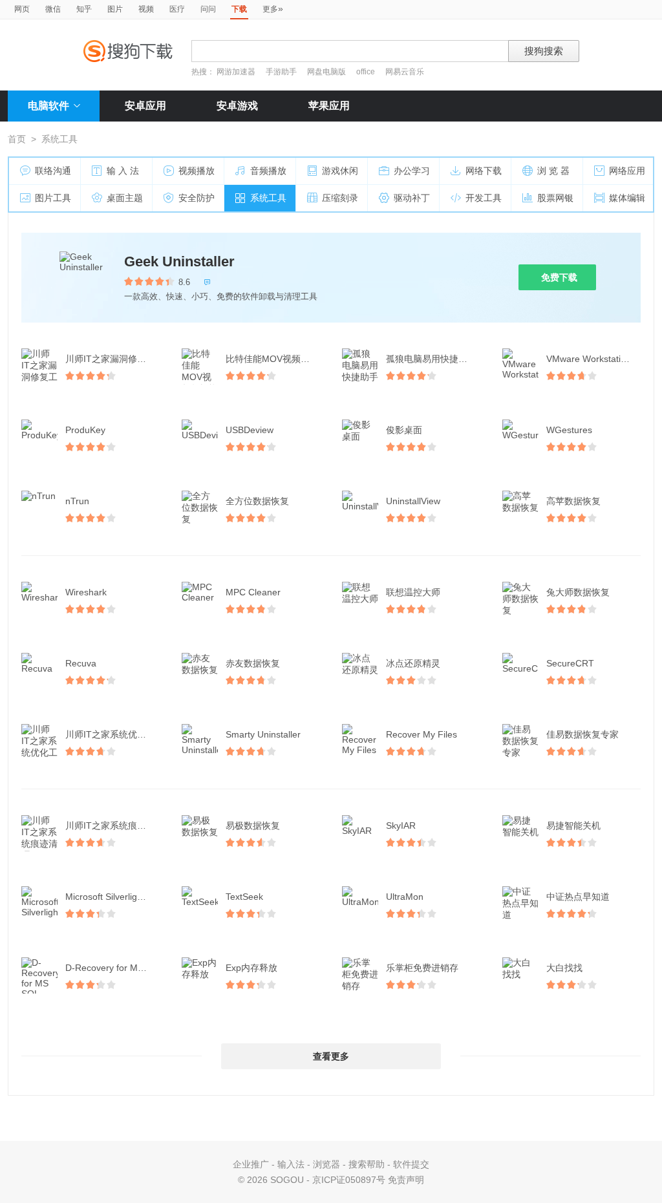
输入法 (290, 1164)
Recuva (80, 663)
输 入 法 (123, 170)
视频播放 (196, 170)
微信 (53, 9)
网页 (22, 9)
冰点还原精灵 (413, 663)
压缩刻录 (340, 198)
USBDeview (249, 430)
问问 (208, 9)
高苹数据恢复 (573, 501)
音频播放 (268, 170)
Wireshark (86, 592)
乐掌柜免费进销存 (422, 968)
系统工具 (268, 198)
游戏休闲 (340, 170)
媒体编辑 (627, 198)
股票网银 (555, 198)
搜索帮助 (366, 1164)
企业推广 (251, 1164)
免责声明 (406, 1180)
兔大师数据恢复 (578, 592)
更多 (272, 8)
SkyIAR (401, 825)
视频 (146, 9)
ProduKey (85, 430)
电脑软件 (48, 105)
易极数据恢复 (253, 825)
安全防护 (196, 198)
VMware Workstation (588, 359)
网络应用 (627, 170)
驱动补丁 (412, 198)
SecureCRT (570, 663)
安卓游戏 (237, 105)
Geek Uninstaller (179, 261)
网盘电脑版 (326, 71)
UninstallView (413, 501)
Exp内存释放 (251, 968)
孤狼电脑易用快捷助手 (431, 359)
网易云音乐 (404, 71)
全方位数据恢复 (257, 501)
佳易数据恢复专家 (582, 734)
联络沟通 (53, 170)
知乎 (84, 9)
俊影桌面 (404, 430)
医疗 (177, 9)
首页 (17, 139)
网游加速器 (236, 71)
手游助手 (282, 71)
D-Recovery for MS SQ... (113, 968)
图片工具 (53, 198)
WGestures (569, 430)
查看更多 (331, 1056)
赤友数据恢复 (253, 663)
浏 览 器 (553, 170)
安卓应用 (145, 105)
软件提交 (411, 1164)
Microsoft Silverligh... (107, 896)
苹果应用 (329, 105)
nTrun (77, 501)
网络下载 (483, 170)
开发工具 (483, 198)
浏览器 (326, 1164)
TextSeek (244, 896)
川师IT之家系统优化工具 (113, 734)
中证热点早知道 (578, 896)
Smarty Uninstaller (263, 734)
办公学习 (412, 170)
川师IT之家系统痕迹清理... (113, 825)
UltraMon (404, 896)
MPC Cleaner (253, 592)
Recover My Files (421, 734)
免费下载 (559, 277)
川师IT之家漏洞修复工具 (113, 359)
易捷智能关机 (573, 825)
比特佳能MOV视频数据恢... (274, 359)
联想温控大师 (413, 592)
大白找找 (564, 968)
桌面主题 (125, 198)
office (366, 71)
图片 (115, 9)
